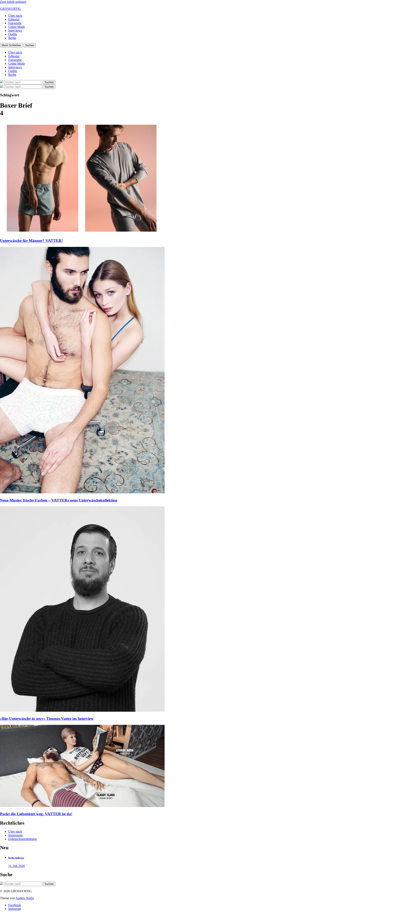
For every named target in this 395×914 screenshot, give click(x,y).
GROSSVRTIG (10, 8)
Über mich (15, 15)
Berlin (12, 38)
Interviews (15, 30)
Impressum (15, 835)
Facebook (14, 905)
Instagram (14, 909)
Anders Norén (24, 898)
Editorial (13, 19)
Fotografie (15, 23)
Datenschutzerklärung (22, 839)
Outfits (12, 34)
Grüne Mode (16, 27)
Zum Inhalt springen (13, 1)
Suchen (29, 45)
